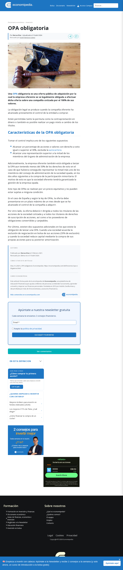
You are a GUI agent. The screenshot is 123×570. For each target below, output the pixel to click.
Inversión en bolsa (14, 528)
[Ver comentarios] (76, 36)
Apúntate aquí (112, 563)
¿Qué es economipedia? (55, 511)
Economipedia (68, 539)
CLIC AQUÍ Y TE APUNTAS (44, 335)
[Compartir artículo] (70, 36)
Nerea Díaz (17, 35)
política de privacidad (32, 328)
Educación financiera (15, 525)
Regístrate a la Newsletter (17, 522)
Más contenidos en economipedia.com (25, 295)
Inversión (29, 22)
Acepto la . (28, 328)
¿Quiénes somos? (53, 514)
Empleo (49, 520)
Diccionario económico (16, 22)
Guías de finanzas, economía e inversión (19, 518)
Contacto (50, 523)
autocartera (55, 150)
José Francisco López (27, 37)
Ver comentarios (44, 351)
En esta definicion (20, 361)
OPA (15, 93)
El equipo (50, 517)
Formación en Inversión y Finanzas (20, 511)
